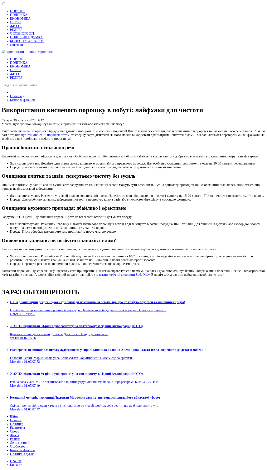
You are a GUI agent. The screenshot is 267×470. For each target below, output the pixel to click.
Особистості (19, 446)
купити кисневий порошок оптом (45, 135)
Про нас (15, 461)
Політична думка (22, 454)
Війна (14, 416)
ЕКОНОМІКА (20, 18)
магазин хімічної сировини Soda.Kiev (123, 274)
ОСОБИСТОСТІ (22, 33)
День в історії (19, 442)
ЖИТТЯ (16, 26)
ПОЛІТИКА (19, 14)
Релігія (15, 439)
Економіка (17, 427)
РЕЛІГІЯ (16, 29)
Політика (16, 424)
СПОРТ (15, 22)
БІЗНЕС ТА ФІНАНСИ (27, 41)
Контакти (17, 464)
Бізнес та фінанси (22, 450)
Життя (14, 435)
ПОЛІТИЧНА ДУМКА (26, 37)
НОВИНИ (17, 11)
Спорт (14, 431)
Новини (15, 420)
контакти (16, 44)
